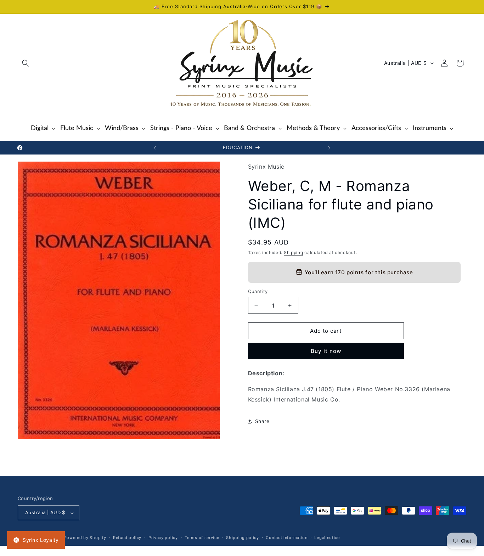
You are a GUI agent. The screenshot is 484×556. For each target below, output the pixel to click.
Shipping (293, 252)
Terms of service (202, 537)
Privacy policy (163, 537)
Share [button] (262, 421)
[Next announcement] (329, 148)
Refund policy (127, 537)
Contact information (286, 537)
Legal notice (326, 537)
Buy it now (326, 351)
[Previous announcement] (155, 148)
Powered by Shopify (85, 537)
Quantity (258, 291)
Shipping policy (242, 537)
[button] (25, 63)
